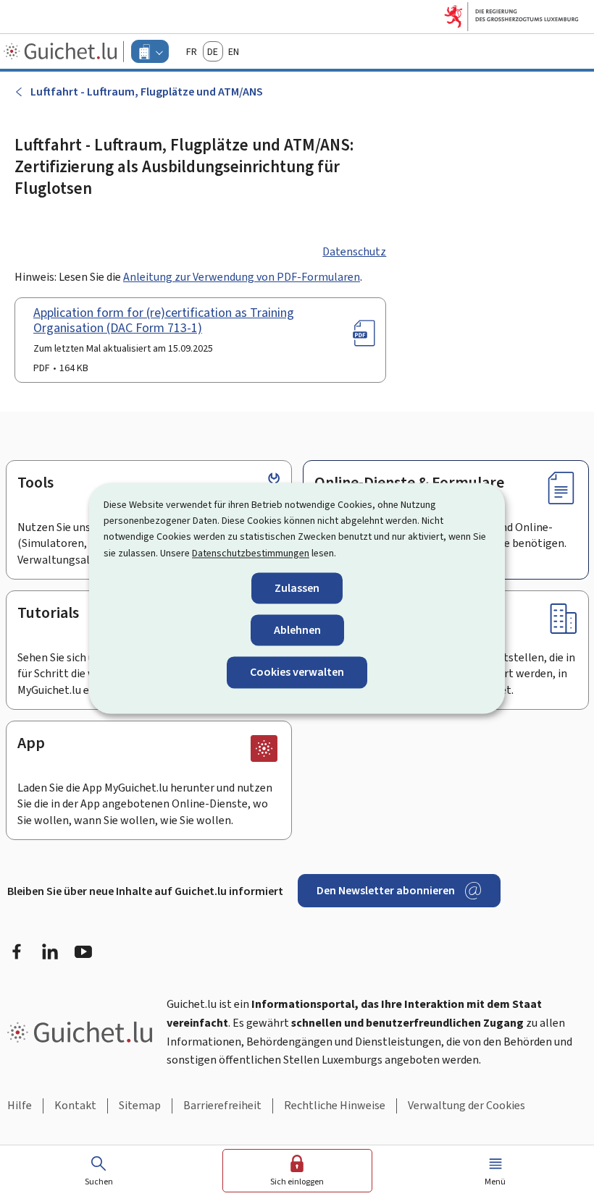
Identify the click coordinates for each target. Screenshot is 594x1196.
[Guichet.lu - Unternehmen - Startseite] (62, 51)
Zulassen (297, 588)
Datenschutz (354, 251)
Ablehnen (297, 630)
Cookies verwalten (297, 672)
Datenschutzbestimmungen (250, 553)
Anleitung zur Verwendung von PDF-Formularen (241, 276)
